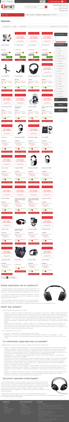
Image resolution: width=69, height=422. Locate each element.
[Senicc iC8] (6, 129)
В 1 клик (4, 54)
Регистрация (10, 1)
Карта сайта (7, 412)
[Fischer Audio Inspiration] (20, 99)
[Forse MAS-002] (20, 68)
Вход (3, 1)
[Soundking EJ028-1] (33, 129)
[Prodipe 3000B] (47, 252)
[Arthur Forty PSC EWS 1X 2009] (20, 221)
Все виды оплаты (25, 414)
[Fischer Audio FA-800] (47, 68)
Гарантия (23, 403)
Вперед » (13, 277)
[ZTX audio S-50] (47, 37)
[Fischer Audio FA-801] (6, 99)
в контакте (41, 1)
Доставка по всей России (27, 412)
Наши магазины (25, 407)
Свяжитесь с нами (25, 409)
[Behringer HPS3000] (33, 160)
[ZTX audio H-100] (20, 37)
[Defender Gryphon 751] (33, 68)
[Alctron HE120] (6, 160)
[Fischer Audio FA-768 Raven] (47, 99)
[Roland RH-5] (20, 252)
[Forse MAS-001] (6, 68)
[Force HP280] (47, 129)
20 (58, 26)
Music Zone (49, 420)
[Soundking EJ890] (6, 252)
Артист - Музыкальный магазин (8, 6)
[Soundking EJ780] (47, 221)
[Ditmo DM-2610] (6, 37)
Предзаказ (23, 405)
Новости (6, 403)
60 (63, 26)
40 (60, 26)
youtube (44, 1)
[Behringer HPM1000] (20, 129)
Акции (5, 405)
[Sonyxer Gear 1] (6, 221)
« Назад (4, 277)
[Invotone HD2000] (33, 221)
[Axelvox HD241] (33, 252)
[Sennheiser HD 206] (47, 191)
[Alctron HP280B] (6, 191)
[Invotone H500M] (33, 99)
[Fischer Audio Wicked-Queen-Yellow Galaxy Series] (33, 191)
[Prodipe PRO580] (20, 160)
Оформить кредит (25, 410)
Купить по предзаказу (7, 90)
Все (66, 26)
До (55, 40)
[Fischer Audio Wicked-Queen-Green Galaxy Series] (20, 191)
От (55, 37)
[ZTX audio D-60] (33, 37)
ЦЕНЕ (14, 26)
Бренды (6, 407)
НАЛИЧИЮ (23, 26)
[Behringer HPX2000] (47, 160)
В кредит (9, 56)
